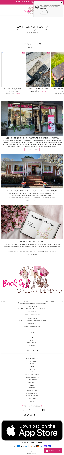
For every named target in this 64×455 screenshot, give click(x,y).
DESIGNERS (32, 345)
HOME (32, 332)
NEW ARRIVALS (32, 342)
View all (32, 47)
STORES (32, 337)
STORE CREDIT (32, 361)
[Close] (61, 2)
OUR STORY (32, 369)
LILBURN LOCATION (32, 380)
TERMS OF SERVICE (32, 396)
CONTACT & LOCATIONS (32, 374)
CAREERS (32, 388)
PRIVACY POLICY (32, 398)
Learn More (32, 254)
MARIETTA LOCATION (32, 377)
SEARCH (32, 356)
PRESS (32, 366)
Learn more (43, 8)
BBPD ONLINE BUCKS (32, 358)
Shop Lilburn (32, 200)
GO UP (32, 401)
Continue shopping (32, 32)
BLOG (32, 364)
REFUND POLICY (32, 390)
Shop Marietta (32, 149)
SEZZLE (32, 385)
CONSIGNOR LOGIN (32, 350)
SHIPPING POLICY (32, 393)
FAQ (32, 372)
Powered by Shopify (32, 453)
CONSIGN (32, 348)
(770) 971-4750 (32, 323)
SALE (32, 335)
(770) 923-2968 (32, 311)
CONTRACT (32, 382)
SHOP (32, 340)
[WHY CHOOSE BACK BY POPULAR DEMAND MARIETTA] (32, 118)
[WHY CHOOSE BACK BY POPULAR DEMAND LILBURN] (32, 171)
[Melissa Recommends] (32, 222)
